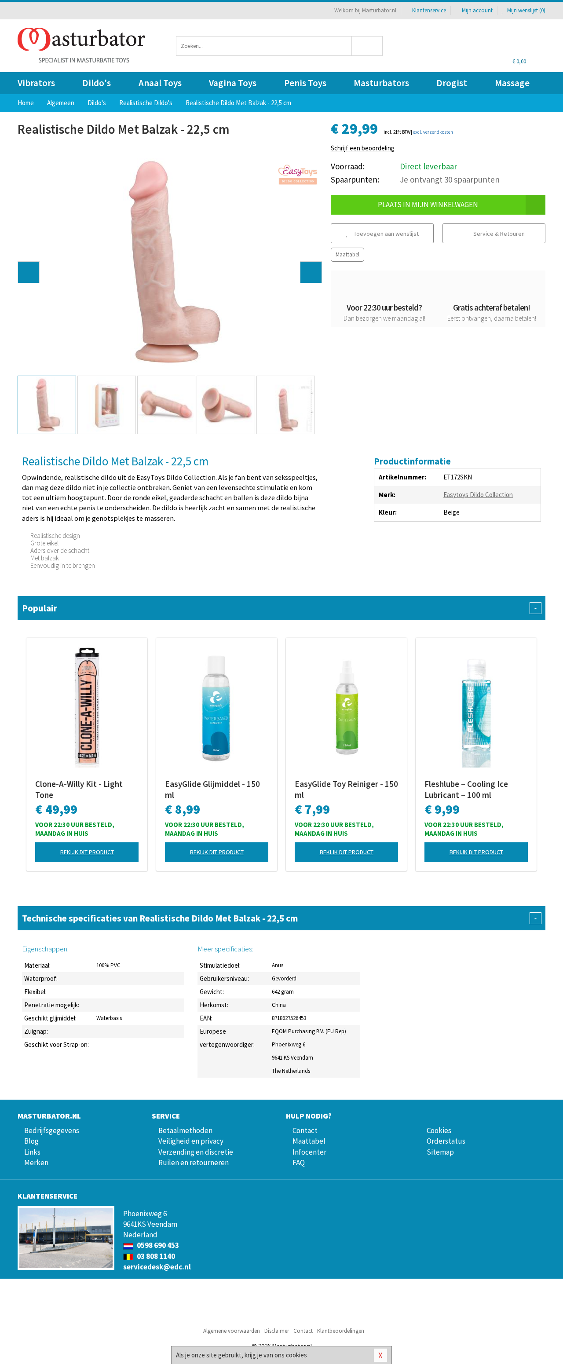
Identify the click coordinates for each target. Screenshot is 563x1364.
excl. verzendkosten (433, 132)
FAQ (298, 1162)
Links (32, 1152)
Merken (36, 1162)
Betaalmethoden (185, 1130)
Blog (31, 1141)
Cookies (439, 1130)
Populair (279, 608)
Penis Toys (305, 83)
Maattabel (347, 254)
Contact (305, 1130)
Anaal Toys (160, 83)
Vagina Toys (232, 83)
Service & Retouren (498, 234)
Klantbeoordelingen (340, 1331)
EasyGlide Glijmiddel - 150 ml (212, 789)
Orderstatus (446, 1141)
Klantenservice (429, 10)
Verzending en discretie (195, 1152)
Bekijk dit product (87, 852)
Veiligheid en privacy (190, 1141)
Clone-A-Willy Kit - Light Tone (79, 789)
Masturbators (381, 83)
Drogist (451, 83)
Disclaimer (276, 1331)
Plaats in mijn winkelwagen (428, 204)
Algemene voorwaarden (231, 1331)
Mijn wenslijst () (525, 10)
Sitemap (440, 1152)
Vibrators (36, 83)
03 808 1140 (155, 1256)
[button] (29, 272)
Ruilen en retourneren (193, 1162)
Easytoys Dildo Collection (478, 494)
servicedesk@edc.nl (157, 1267)
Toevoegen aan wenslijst (385, 234)
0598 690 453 (157, 1245)
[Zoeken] (367, 46)
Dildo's (96, 83)
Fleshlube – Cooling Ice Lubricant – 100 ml (466, 789)
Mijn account (477, 10)
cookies (296, 1355)
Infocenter (309, 1152)
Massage (512, 83)
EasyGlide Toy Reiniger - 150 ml (346, 789)
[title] (298, 175)
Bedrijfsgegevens (51, 1130)
